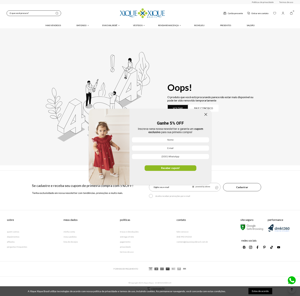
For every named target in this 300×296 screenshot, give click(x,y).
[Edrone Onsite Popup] (150, 148)
